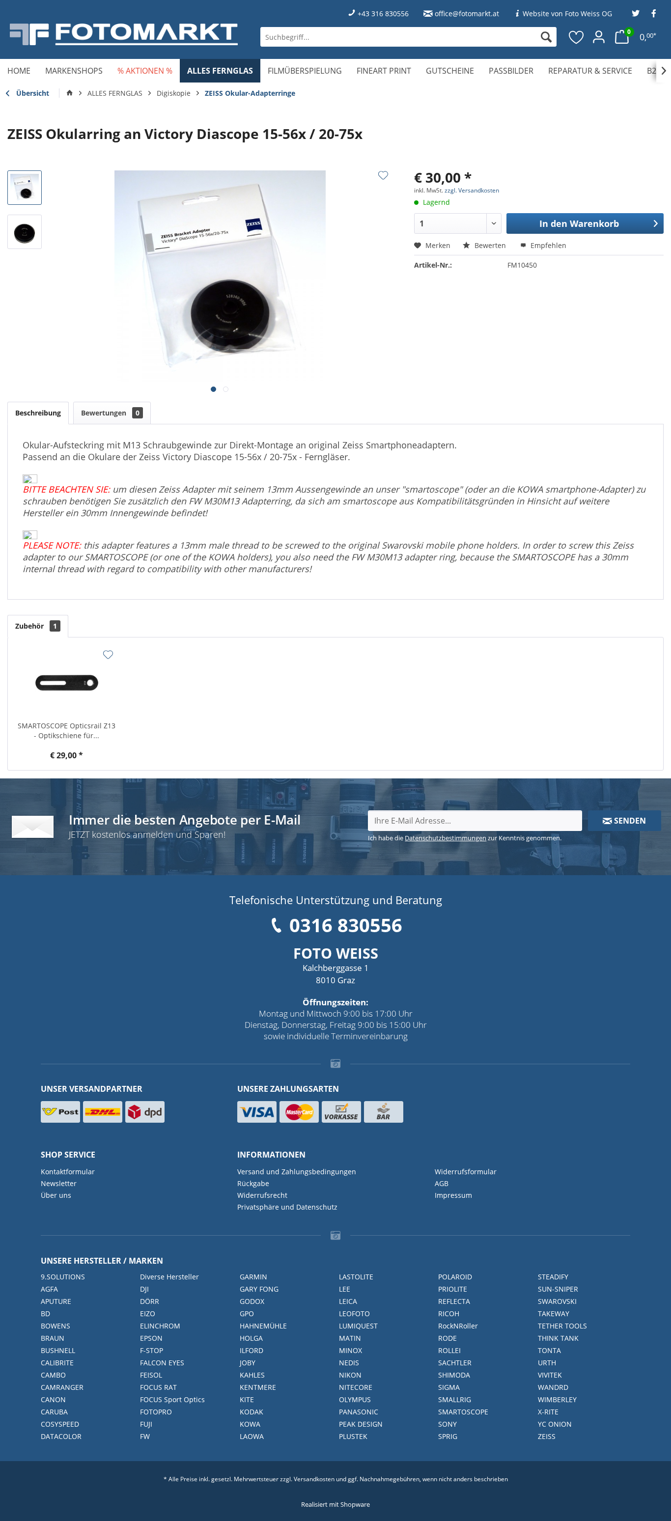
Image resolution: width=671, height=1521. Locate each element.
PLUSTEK (353, 1436)
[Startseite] (69, 93)
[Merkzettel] (576, 37)
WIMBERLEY (557, 1399)
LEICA (348, 1301)
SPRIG (447, 1436)
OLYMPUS (355, 1399)
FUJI (146, 1424)
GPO (247, 1313)
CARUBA (54, 1411)
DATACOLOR (61, 1436)
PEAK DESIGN (361, 1424)
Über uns (56, 1195)
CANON (53, 1399)
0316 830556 (345, 925)
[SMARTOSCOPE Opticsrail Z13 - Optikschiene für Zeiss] (66, 681)
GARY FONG (259, 1289)
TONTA (549, 1350)
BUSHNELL (58, 1350)
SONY (447, 1424)
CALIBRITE (57, 1362)
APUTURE (56, 1301)
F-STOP (151, 1350)
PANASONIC (358, 1411)
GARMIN (253, 1276)
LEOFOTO (354, 1313)
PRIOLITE (452, 1289)
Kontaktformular (68, 1171)
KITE (247, 1399)
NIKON (350, 1375)
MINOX (350, 1350)
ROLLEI (449, 1350)
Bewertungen (110, 412)
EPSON (151, 1338)
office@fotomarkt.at (467, 13)
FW (145, 1436)
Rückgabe (253, 1183)
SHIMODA (454, 1375)
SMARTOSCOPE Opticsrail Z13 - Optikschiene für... (66, 730)
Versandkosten (314, 1479)
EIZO (147, 1313)
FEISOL (151, 1375)
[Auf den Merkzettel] (383, 175)
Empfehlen (547, 245)
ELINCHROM (160, 1325)
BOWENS (55, 1325)
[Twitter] (635, 13)
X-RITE (548, 1411)
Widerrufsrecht (262, 1195)
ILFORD (251, 1350)
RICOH (448, 1313)
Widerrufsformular (466, 1171)
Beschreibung (38, 412)
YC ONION (555, 1424)
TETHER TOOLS (562, 1325)
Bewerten (490, 245)
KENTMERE (258, 1387)
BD (45, 1313)
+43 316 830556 (383, 13)
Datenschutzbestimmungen (445, 837)
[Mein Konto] (598, 37)
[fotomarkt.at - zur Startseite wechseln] (124, 34)
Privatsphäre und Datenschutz (287, 1207)
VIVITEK (550, 1375)
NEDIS (349, 1362)
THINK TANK (558, 1338)
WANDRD (553, 1387)
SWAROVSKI (557, 1301)
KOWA (250, 1424)
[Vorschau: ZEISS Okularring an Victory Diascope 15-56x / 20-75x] (24, 187)
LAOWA (252, 1436)
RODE (447, 1338)
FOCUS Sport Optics (172, 1399)
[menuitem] (408, 37)
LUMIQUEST (358, 1325)
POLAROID (455, 1276)
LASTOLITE (356, 1276)
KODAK (251, 1411)
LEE (344, 1289)
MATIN (350, 1338)
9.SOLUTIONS (63, 1276)
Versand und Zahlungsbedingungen (296, 1171)
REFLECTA (454, 1301)
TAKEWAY (553, 1313)
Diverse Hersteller (169, 1276)
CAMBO (53, 1375)
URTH (547, 1362)
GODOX (252, 1301)
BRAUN (52, 1338)
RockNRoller (458, 1325)
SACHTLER (455, 1362)
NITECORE (355, 1387)
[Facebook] (653, 13)
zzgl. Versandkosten (472, 190)
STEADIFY (553, 1276)
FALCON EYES (162, 1362)
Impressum (453, 1195)
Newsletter (59, 1183)
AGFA (49, 1289)
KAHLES (252, 1375)
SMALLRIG (454, 1399)
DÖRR (149, 1301)
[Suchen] (546, 37)
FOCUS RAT (158, 1387)
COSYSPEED (60, 1424)
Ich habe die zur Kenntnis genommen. (464, 837)
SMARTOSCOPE (463, 1411)
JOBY (247, 1362)
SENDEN (629, 820)
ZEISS (547, 1436)
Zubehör (36, 626)
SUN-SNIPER (558, 1289)
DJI (144, 1289)
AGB (441, 1183)
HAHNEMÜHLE (263, 1325)
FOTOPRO (156, 1411)
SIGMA (449, 1387)
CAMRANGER (62, 1387)
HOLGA (251, 1338)
